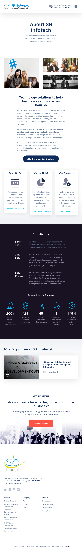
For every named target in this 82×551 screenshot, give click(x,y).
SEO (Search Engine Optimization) (11, 519)
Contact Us (46, 501)
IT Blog (25, 504)
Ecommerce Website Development (11, 530)
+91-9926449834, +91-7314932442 (26, 481)
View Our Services (14, 209)
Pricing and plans (47, 504)
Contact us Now (41, 424)
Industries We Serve (40, 211)
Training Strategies (10, 501)
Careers (25, 508)
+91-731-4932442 (65, 8)
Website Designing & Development (11, 505)
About (25, 501)
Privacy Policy (47, 511)
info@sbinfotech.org (13, 483)
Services (7, 498)
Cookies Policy (47, 508)
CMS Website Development (8, 524)
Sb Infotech (65, 546)
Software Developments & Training (10, 512)
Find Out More (66, 211)
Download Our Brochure (43, 159)
